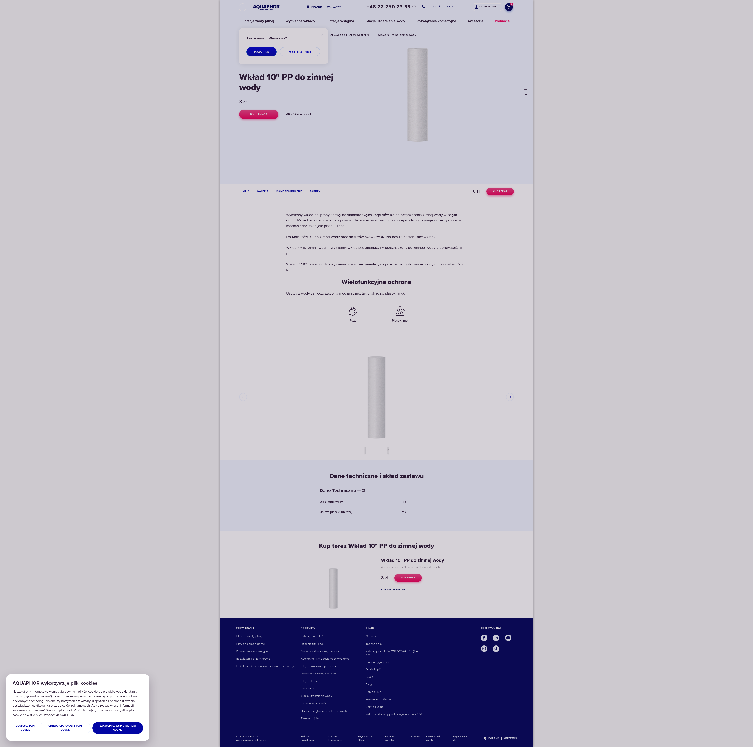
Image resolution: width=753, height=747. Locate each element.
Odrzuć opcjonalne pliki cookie (65, 728)
